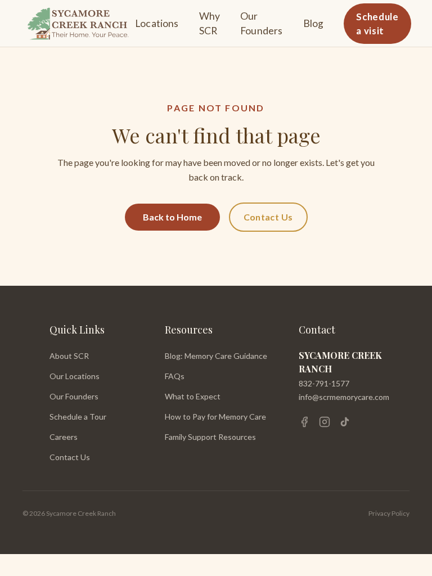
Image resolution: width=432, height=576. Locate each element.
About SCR (69, 356)
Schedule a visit (377, 24)
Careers (64, 437)
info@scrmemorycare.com (344, 397)
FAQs (174, 376)
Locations (157, 23)
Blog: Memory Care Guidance (216, 356)
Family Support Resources (210, 437)
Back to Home (172, 217)
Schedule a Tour (78, 416)
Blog (313, 23)
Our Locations (75, 376)
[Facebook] (304, 422)
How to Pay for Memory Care (215, 416)
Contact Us (268, 217)
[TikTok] (344, 422)
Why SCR (209, 23)
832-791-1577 (324, 383)
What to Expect (192, 396)
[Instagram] (324, 422)
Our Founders (261, 23)
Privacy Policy (389, 513)
